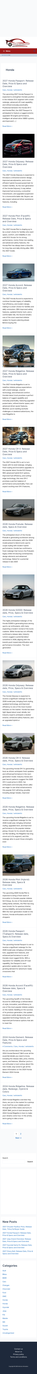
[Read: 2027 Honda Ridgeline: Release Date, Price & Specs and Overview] (18, 351)
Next (18, 1138)
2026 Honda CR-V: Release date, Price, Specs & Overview (18, 759)
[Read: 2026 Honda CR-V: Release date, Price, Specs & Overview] (18, 743)
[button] (34, 51)
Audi (4, 1271)
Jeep (4, 1311)
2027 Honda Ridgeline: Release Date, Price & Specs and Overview (18, 374)
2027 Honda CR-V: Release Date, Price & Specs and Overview (16, 452)
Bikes (5, 1274)
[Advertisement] (18, 18)
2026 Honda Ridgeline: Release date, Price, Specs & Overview (18, 808)
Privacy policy (18, 1354)
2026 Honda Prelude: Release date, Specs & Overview (18, 525)
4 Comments (8, 1046)
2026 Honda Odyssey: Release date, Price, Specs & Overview (18, 686)
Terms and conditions (18, 1357)
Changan (6, 1285)
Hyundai (6, 1307)
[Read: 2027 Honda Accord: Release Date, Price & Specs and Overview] (18, 272)
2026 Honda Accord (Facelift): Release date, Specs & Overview (18, 988)
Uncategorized (8, 1333)
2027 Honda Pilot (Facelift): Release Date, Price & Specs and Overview (17, 219)
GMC (4, 1296)
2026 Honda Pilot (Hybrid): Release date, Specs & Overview (16, 882)
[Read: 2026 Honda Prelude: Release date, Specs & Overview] (18, 510)
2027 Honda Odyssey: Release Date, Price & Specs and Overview (18, 164)
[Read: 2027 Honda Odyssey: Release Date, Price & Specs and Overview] (18, 146)
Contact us (18, 1349)
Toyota (5, 1329)
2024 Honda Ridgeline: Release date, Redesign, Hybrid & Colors (18, 1089)
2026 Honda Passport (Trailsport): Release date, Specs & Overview (16, 934)
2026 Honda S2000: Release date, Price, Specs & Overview (18, 611)
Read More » (7, 126)
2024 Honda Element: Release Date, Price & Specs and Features (18, 1040)
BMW (5, 1278)
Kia (4, 1315)
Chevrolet (6, 1289)
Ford (4, 1293)
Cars (4, 90)
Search (5, 1158)
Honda (9, 90)
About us (18, 1352)
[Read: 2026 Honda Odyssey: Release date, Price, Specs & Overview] (18, 671)
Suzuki (5, 1326)
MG (4, 1322)
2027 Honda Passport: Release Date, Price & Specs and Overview (18, 83)
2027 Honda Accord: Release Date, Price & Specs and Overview (17, 288)
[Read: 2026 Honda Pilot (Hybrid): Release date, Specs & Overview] (18, 865)
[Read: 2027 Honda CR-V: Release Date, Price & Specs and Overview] (18, 436)
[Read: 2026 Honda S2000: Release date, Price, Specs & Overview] (18, 590)
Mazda (5, 1318)
